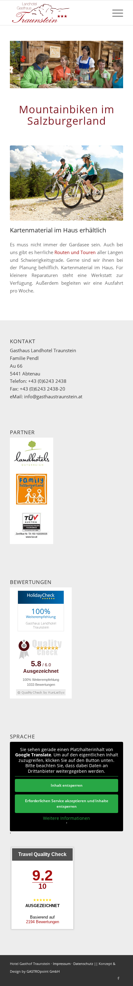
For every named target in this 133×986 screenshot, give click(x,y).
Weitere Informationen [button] (66, 818)
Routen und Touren (75, 252)
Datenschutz (83, 963)
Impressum (62, 963)
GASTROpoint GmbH (43, 971)
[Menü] (114, 12)
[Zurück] (24, 64)
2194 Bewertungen (42, 921)
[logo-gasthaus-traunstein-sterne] (55, 12)
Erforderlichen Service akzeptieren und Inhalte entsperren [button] (66, 803)
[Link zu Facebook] (118, 978)
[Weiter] (109, 64)
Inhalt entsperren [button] (67, 785)
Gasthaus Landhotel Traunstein (41, 625)
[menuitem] (114, 12)
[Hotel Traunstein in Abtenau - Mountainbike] (66, 183)
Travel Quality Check (42, 854)
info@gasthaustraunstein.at (53, 396)
